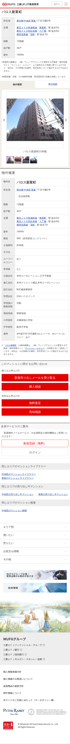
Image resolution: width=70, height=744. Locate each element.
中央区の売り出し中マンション (18, 494)
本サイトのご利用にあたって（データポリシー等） (29, 700)
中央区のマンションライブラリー (19, 474)
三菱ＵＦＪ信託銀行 (13, 654)
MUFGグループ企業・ (20, 575)
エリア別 (8, 527)
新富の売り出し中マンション (53, 494)
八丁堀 (42, 31)
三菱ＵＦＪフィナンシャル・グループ (22, 645)
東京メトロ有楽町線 (27, 27)
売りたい (8, 543)
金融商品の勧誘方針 (13, 686)
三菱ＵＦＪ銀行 (11, 650)
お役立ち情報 (11, 551)
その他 (7, 559)
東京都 (20, 20)
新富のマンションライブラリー (18, 478)
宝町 (32, 34)
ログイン (57, 4)
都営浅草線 (22, 34)
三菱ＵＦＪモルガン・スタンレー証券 (22, 659)
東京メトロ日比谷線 (27, 31)
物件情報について (12, 693)
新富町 (42, 27)
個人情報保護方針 (12, 671)
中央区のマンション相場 (14, 510)
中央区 (27, 20)
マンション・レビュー (35, 348)
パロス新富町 (10, 345)
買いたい (8, 535)
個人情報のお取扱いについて (18, 678)
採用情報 (13, 587)
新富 (33, 20)
